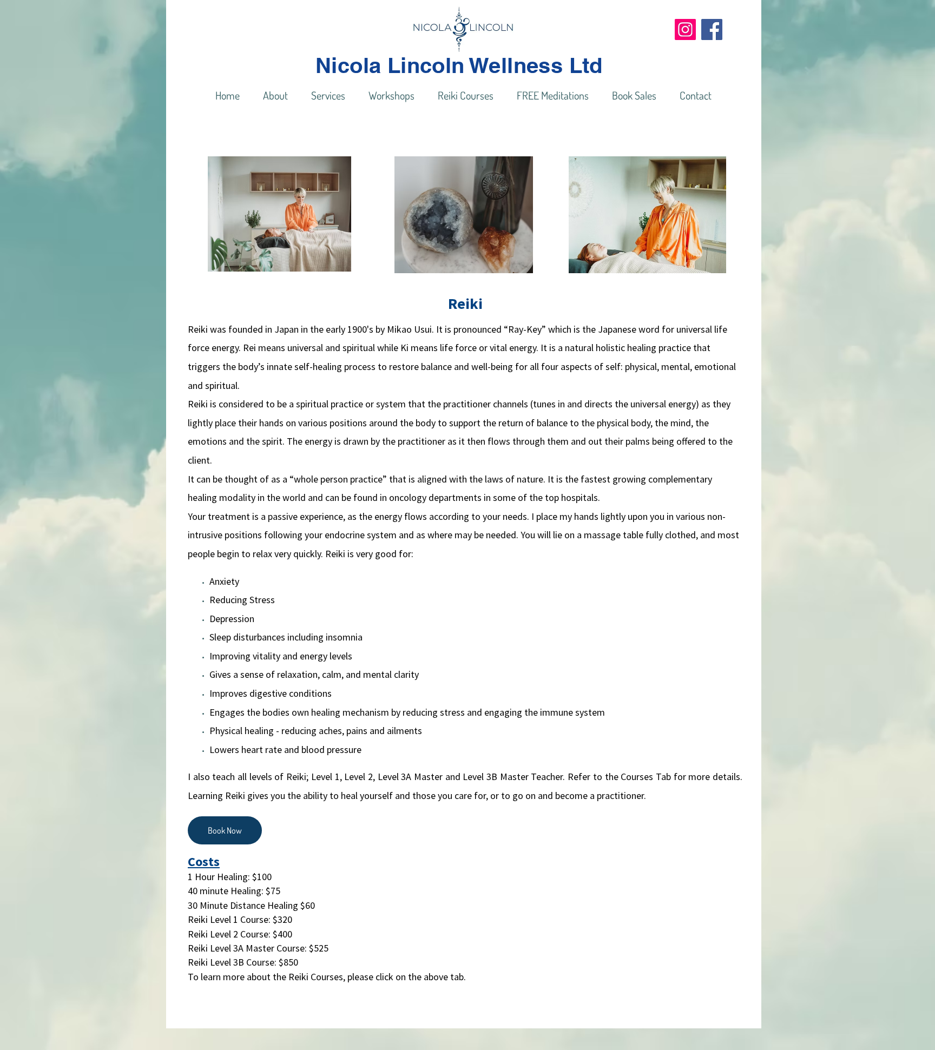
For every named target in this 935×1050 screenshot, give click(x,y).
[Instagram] (685, 29)
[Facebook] (711, 29)
